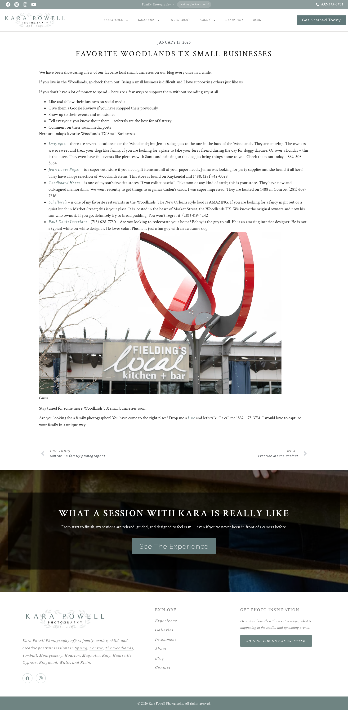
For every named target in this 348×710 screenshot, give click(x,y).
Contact (163, 667)
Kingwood (48, 662)
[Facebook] (8, 4)
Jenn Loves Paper (64, 169)
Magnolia (91, 655)
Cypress (29, 662)
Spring (81, 648)
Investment (180, 20)
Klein (85, 662)
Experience (113, 20)
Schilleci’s (58, 202)
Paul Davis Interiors (68, 222)
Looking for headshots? (194, 4)
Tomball (29, 655)
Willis (64, 662)
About (205, 20)
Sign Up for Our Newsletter (276, 641)
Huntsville (122, 655)
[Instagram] (25, 4)
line (191, 418)
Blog (257, 20)
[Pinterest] (16, 4)
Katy (106, 655)
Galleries (146, 20)
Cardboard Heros (64, 183)
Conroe (96, 648)
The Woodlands (119, 648)
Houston (72, 655)
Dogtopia (57, 144)
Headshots (234, 20)
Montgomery (50, 655)
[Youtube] (33, 4)
